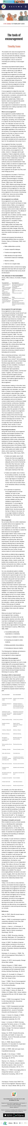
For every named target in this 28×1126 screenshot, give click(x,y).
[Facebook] (9, 7)
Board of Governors (5, 1110)
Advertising (7, 1111)
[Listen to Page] (19, 7)
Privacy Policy (14, 1111)
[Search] (16, 7)
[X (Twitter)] (14, 7)
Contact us (20, 1111)
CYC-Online (7, 24)
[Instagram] (11, 7)
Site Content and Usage (21, 1110)
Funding (13, 1110)
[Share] (21, 7)
